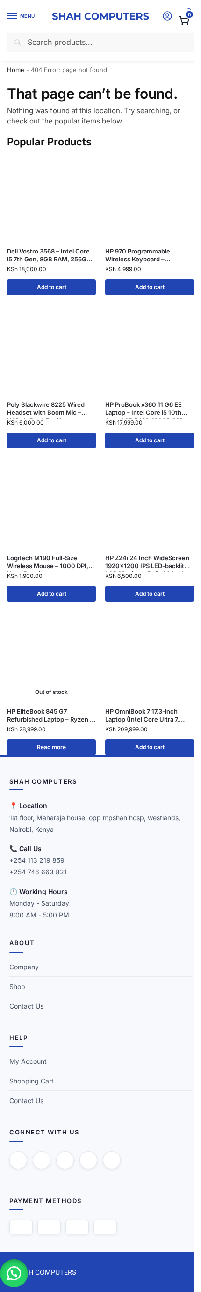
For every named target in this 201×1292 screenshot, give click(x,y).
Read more (51, 747)
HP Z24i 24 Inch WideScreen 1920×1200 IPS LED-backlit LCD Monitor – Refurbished (147, 562)
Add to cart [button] (51, 286)
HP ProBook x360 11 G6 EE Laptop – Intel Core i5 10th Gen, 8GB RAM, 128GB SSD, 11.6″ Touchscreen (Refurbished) (145, 409)
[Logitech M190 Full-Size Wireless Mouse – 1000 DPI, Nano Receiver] (51, 504)
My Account (28, 1061)
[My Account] (167, 16)
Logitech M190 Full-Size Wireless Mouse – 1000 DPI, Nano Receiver (47, 562)
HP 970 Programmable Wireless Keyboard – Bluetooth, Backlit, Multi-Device (141, 255)
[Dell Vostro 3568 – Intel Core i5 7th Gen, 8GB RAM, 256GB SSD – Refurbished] (51, 198)
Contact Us (26, 1006)
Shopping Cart (31, 1081)
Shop (17, 986)
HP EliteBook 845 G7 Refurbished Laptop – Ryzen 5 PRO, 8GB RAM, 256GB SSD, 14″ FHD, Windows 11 (50, 715)
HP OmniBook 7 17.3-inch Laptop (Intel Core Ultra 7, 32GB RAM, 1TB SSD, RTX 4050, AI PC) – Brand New (143, 715)
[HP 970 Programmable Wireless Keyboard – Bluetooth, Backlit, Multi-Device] (149, 198)
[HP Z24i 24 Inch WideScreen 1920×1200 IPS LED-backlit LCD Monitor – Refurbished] (149, 504)
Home (15, 69)
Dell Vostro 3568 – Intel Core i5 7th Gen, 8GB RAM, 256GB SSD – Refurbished (49, 255)
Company (24, 967)
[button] (183, 20)
